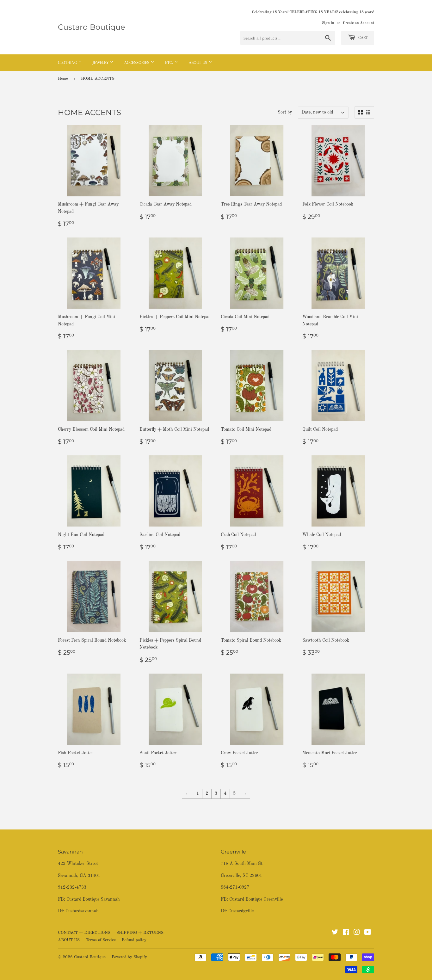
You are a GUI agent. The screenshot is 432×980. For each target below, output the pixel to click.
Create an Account (358, 23)
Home (63, 79)
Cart (362, 37)
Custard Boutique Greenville (256, 899)
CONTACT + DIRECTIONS (84, 933)
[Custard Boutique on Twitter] (335, 933)
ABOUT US (69, 940)
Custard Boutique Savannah (93, 899)
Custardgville (241, 911)
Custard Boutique (91, 27)
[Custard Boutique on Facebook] (346, 933)
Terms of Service (101, 940)
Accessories (137, 62)
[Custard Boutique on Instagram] (357, 933)
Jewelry (101, 62)
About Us (198, 62)
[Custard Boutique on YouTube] (367, 933)
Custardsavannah (82, 911)
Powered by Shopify (129, 957)
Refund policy (134, 940)
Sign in (328, 23)
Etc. (169, 62)
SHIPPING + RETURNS (140, 933)
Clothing (68, 62)
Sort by (285, 112)
